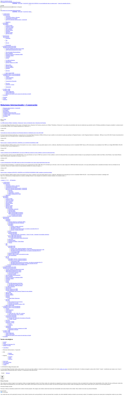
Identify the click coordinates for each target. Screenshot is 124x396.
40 (10, 180)
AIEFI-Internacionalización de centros (13, 49)
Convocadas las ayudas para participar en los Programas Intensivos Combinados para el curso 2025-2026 (22, 132)
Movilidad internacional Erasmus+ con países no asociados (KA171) (25, 228)
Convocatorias (9, 78)
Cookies (4, 364)
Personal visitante (9, 30)
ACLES (4, 342)
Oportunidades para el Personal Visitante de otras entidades (20, 291)
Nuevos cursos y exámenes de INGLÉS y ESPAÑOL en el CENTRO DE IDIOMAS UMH (19, 142)
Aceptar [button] (2, 373)
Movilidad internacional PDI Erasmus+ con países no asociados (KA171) (26, 250)
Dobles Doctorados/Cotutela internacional (19, 238)
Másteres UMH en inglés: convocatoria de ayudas (18, 254)
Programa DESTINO (12, 232)
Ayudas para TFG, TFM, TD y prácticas (16, 313)
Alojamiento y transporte (13, 209)
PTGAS (7, 42)
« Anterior (3, 180)
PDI (6, 40)
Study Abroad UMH (10, 73)
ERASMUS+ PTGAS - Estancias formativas (17, 258)
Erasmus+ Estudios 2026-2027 (17, 226)
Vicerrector (8, 16)
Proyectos (8, 70)
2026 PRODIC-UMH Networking (15, 285)
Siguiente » (13, 180)
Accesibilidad (6, 363)
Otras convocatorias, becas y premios (15, 314)
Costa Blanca (6, 347)
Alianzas (7, 76)
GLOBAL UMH (6, 89)
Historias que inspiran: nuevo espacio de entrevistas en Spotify (18, 93)
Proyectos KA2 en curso (13, 302)
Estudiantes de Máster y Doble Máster (16, 241)
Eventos (7, 57)
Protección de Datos (7, 362)
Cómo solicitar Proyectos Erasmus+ (15, 301)
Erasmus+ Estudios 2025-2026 (17, 229)
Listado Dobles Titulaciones (14, 298)
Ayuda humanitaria (9, 77)
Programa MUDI (11, 240)
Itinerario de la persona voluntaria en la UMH (17, 328)
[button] (6, 15)
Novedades (5, 95)
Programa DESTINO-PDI (13, 253)
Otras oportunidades (12, 255)
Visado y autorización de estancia (15, 216)
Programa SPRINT (9, 67)
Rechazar (8, 373)
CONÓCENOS (6, 13)
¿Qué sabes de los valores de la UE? (15, 284)
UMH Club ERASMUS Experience (15, 212)
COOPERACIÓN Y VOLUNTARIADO (11, 74)
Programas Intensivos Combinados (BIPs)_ (17, 221)
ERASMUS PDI (11, 246)
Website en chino (9, 32)
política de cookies (63, 369)
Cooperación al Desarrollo (11, 81)
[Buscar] (1, 8)
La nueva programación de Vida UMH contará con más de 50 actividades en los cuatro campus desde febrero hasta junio (25, 162)
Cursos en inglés (9, 25)
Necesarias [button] (3, 386)
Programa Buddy (11, 210)
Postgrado (8, 68)
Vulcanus (10, 242)
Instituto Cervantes (7, 345)
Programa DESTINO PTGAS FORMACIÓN (17, 264)
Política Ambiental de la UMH (14, 193)
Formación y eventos (10, 84)
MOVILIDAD (6, 35)
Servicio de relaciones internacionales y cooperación (16, 19)
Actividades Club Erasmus (16, 214)
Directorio (10, 190)
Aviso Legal (5, 361)
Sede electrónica (34, 3)
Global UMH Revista (10, 92)
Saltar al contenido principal (6, 1)
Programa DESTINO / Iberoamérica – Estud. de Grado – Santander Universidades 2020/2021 (30, 234)
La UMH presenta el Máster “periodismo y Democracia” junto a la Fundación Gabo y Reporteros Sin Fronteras (23, 122)
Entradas (10, 353)
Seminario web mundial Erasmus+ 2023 (16, 304)
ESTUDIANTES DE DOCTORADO (16, 222)
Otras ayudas (8, 64)
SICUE (9, 231)
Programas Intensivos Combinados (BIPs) (14, 54)
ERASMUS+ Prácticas (15, 227)
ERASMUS (10, 224)
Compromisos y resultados (13, 192)
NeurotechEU (8, 61)
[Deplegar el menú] (3, 117)
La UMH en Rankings (10, 60)
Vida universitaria (11, 211)
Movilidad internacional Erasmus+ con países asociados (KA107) (24, 263)
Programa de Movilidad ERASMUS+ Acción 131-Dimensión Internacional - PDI (27, 249)
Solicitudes (8, 31)
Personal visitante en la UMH (12, 62)
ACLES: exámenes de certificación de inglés (15, 48)
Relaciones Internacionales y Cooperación (19, 105)
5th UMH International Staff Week (15, 283)
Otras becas (10, 239)
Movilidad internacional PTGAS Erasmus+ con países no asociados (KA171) (26, 262)
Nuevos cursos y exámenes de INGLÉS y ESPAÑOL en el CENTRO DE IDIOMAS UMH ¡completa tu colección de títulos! (26, 172)
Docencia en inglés (12, 273)
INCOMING (5, 23)
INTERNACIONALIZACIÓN (9, 46)
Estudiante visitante (10, 26)
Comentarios (10, 354)
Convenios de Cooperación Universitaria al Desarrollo (19, 318)
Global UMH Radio (10, 91)
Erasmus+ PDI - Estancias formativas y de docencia (21, 248)
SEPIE (4, 343)
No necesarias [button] (3, 390)
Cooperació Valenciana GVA (9, 344)
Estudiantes (8, 38)
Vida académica (9, 28)
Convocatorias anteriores (13, 272)
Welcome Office (9, 33)
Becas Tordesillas (9, 53)
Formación (10, 324)
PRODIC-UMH (9, 66)
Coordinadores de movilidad (11, 18)
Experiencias (8, 45)
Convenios (8, 56)
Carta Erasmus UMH (15, 251)
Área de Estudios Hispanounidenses (13, 52)
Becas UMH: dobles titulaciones (14, 235)
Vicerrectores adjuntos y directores (13, 17)
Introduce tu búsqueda (17, 6)
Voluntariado (8, 86)
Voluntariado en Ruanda (13, 329)
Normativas (8, 22)
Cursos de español (9, 27)
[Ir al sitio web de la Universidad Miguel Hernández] (11, 2)
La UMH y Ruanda (12, 319)
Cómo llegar (10, 191)
